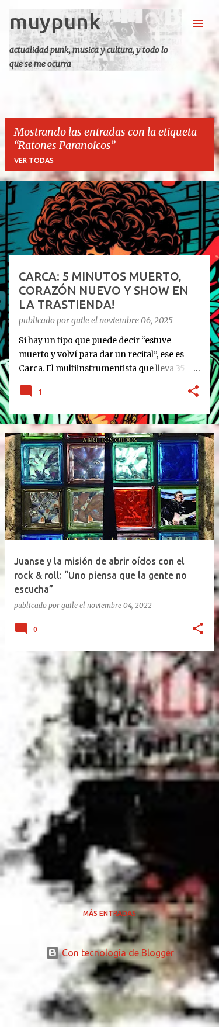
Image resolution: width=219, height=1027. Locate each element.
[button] (193, 392)
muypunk (54, 21)
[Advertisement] (109, 769)
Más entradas (109, 913)
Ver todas (34, 160)
